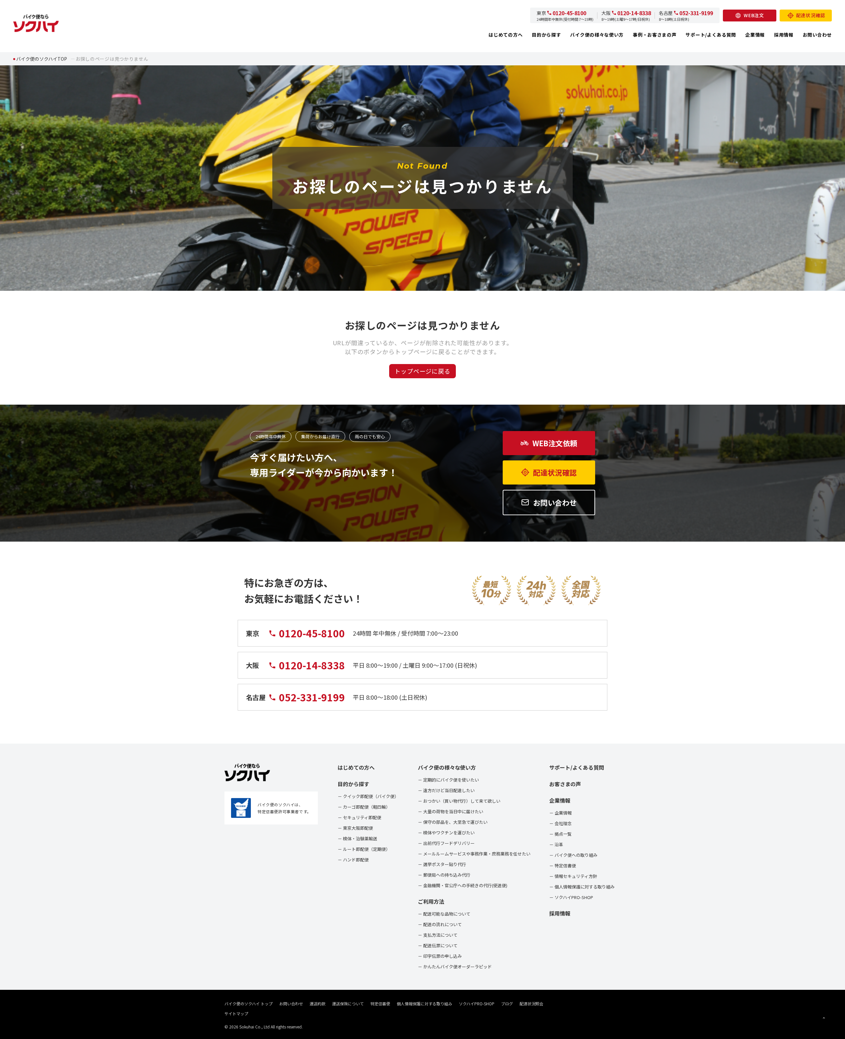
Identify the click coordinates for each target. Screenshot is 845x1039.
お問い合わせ (817, 34)
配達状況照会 (531, 1003)
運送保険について (348, 1003)
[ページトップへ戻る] (824, 1018)
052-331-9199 (696, 13)
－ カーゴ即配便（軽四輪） (364, 807)
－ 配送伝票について (437, 945)
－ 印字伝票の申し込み (440, 956)
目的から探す (546, 34)
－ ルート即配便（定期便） (364, 849)
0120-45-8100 (569, 13)
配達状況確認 (810, 15)
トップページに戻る (422, 371)
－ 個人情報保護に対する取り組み (582, 887)
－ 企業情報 (560, 813)
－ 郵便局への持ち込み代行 (444, 875)
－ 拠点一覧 (560, 834)
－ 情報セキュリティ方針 (573, 876)
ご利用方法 (431, 901)
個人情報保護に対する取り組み (424, 1003)
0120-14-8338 (634, 13)
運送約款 (317, 1003)
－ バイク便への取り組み (573, 855)
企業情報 (755, 34)
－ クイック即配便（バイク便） (368, 796)
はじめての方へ (506, 34)
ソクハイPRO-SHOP (476, 1003)
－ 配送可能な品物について (444, 914)
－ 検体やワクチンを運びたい (446, 832)
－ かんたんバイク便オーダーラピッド (455, 966)
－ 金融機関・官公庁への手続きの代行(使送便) (462, 885)
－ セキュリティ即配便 (359, 817)
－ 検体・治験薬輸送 (357, 838)
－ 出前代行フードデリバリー (446, 843)
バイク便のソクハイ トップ (248, 1003)
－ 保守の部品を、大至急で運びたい (453, 822)
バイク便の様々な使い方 (597, 34)
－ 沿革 (556, 844)
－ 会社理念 (560, 823)
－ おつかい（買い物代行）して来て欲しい (459, 801)
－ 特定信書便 (562, 865)
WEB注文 (754, 15)
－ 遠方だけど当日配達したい (446, 790)
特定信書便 (380, 1003)
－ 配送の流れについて (440, 924)
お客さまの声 (565, 784)
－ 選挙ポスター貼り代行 (442, 864)
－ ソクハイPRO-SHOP (571, 897)
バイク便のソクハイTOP (41, 58)
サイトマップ (236, 1013)
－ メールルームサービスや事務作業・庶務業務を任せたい (474, 854)
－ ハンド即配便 (353, 859)
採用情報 (784, 34)
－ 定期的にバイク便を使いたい (448, 780)
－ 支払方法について (437, 935)
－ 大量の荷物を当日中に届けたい (450, 811)
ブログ (507, 1003)
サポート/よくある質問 (711, 34)
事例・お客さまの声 (654, 34)
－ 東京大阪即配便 (355, 828)
